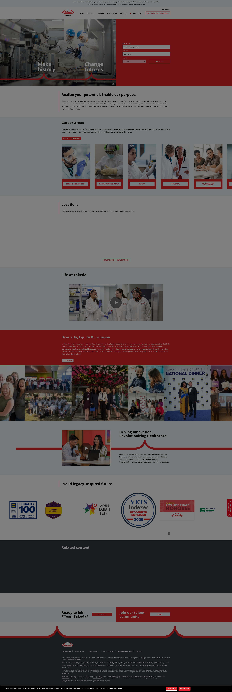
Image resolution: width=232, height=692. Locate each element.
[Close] (229, 689)
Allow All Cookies (184, 688)
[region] (116, 689)
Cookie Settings (171, 688)
